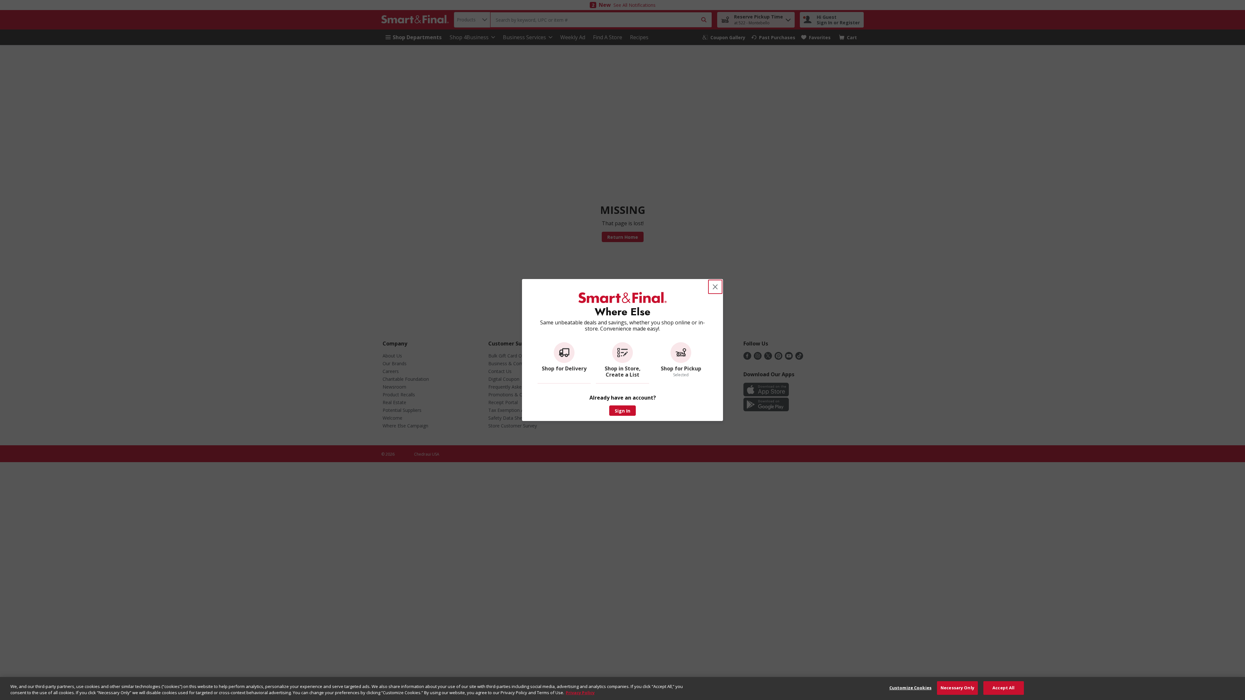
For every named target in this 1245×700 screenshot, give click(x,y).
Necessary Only (957, 688)
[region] (622, 688)
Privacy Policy (580, 693)
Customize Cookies (910, 688)
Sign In (622, 411)
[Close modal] (715, 287)
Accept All (1003, 688)
